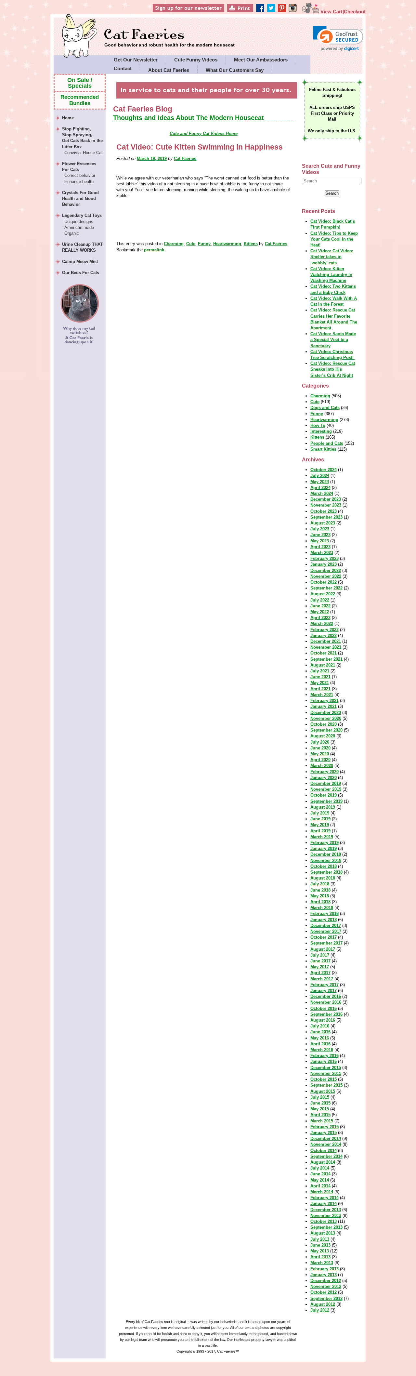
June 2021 (320, 676)
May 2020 (319, 753)
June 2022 (320, 605)
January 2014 (323, 1203)
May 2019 (319, 824)
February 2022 (324, 629)
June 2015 (320, 1103)
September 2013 (326, 1227)
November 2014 (325, 1144)
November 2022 (325, 576)
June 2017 (320, 961)
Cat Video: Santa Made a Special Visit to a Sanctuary (333, 339)
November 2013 (325, 1215)
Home (68, 117)
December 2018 (325, 854)
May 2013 (319, 1251)
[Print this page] (250, 11)
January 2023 (323, 564)
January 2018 (323, 919)
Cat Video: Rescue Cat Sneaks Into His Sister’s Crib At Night (332, 369)
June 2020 (320, 748)
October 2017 (323, 937)
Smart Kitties (323, 449)
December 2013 (325, 1209)
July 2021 (319, 670)
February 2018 (324, 913)
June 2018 (320, 890)
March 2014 (321, 1191)
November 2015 (325, 1073)
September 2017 (326, 943)
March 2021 (321, 694)
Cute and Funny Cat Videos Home (204, 133)
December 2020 (325, 712)
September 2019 (326, 801)
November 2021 (325, 647)
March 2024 (321, 493)
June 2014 (320, 1173)
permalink (154, 249)
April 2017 (320, 972)
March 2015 (321, 1120)
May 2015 (319, 1108)
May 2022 (319, 611)
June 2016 (320, 1031)
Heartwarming (227, 243)
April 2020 (320, 759)
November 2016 (325, 1002)
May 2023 (319, 540)
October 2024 (323, 469)
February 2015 (324, 1126)
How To (317, 425)
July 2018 (319, 883)
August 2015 (322, 1091)
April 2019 (320, 830)
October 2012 (323, 1292)
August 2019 (322, 807)
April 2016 (320, 1043)
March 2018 (321, 907)
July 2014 (319, 1168)
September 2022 (326, 588)
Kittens (251, 243)
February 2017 (324, 984)
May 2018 (319, 895)
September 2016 (326, 1014)
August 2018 (322, 878)
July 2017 (319, 955)
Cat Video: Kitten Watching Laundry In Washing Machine (331, 274)
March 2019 (321, 836)
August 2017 (322, 949)
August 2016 (322, 1020)
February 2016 (324, 1055)
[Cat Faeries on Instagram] (296, 11)
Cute (190, 243)
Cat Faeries (169, 35)
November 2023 (325, 505)
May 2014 (319, 1180)
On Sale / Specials (79, 83)
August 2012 (322, 1304)
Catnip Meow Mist (80, 261)
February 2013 (324, 1268)
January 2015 (323, 1132)
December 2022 (325, 570)
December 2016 (325, 996)
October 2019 (323, 795)
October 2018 (323, 866)
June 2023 (320, 534)
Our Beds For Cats (80, 272)
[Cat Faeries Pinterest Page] (287, 11)
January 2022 (323, 635)
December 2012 (325, 1280)
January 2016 (323, 1061)
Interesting (321, 431)
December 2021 (325, 641)
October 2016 (323, 1008)
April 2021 (320, 688)
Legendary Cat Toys (82, 224)
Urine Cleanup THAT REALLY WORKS (82, 247)
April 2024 (320, 487)
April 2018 (320, 901)
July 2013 (319, 1239)
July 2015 (319, 1097)
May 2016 (319, 1038)
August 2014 (322, 1162)
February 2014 (324, 1197)
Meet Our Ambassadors (261, 59)
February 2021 (324, 700)
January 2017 (323, 990)
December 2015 (325, 1067)
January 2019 (323, 848)
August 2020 (322, 736)
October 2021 (323, 653)
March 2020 (321, 765)
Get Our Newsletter (136, 59)
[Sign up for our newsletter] (200, 11)
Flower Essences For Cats (79, 172)
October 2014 (323, 1150)
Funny (204, 243)
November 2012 (325, 1286)
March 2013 (321, 1262)
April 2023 (320, 546)
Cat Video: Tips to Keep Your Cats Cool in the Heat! (334, 239)
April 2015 (320, 1114)
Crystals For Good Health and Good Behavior (80, 198)
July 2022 (319, 600)
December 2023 (325, 499)
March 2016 (321, 1049)
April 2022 (320, 617)
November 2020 (325, 718)
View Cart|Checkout (342, 11)
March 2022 (321, 623)
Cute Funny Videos (195, 59)
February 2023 (324, 558)
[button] (338, 38)
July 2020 (319, 742)
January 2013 (323, 1274)
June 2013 (320, 1245)
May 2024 (319, 481)
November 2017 (325, 931)
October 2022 (323, 582)
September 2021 (326, 659)
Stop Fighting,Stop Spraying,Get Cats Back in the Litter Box (82, 140)
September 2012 (326, 1298)
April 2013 (320, 1256)
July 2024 (319, 475)
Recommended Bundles (79, 100)
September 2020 (326, 730)
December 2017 (325, 925)
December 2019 (325, 783)
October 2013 (323, 1221)
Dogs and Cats (325, 407)
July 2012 (319, 1310)
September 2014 (326, 1156)
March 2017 (321, 978)
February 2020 (324, 771)
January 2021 (323, 706)
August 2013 (322, 1233)
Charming (174, 243)
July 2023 (319, 528)
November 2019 (325, 789)
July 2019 (319, 813)
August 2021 (322, 665)
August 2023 (322, 523)
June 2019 (320, 818)
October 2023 (323, 511)
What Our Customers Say (235, 70)
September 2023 (326, 517)
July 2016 (319, 1026)
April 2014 (320, 1186)
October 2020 (323, 724)
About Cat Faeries (168, 70)
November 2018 (325, 860)
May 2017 (319, 966)
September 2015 (326, 1085)
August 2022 (322, 593)
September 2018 (326, 872)
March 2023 (321, 552)
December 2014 (325, 1138)
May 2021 (319, 682)
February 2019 (324, 842)
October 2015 (323, 1079)
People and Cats (326, 443)
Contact (123, 68)
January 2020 (323, 777)
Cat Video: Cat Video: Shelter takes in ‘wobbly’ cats (331, 256)
